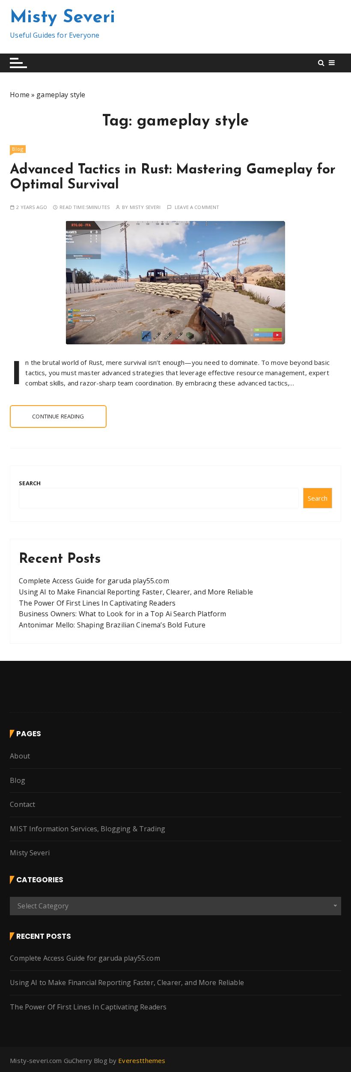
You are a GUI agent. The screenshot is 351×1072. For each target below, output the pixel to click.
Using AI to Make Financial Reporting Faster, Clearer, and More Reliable (136, 592)
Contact (22, 804)
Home (20, 94)
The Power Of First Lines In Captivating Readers (97, 603)
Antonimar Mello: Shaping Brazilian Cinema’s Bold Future (112, 625)
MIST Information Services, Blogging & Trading (87, 828)
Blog (18, 149)
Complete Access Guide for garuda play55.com (94, 580)
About (20, 756)
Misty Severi (62, 18)
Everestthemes (141, 1060)
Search (30, 483)
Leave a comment (197, 207)
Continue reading (58, 416)
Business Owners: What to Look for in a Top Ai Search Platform (122, 613)
